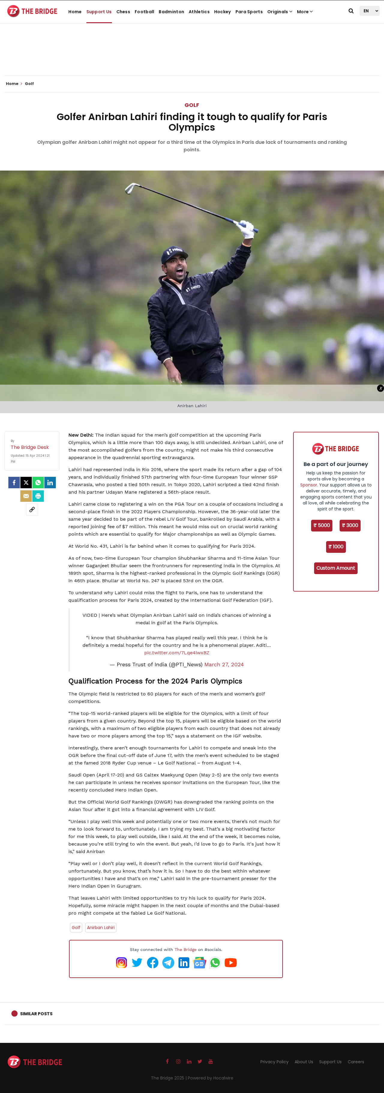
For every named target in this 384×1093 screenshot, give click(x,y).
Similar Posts (36, 1014)
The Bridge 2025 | (169, 1078)
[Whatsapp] (38, 483)
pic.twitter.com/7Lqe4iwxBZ (176, 652)
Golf (191, 105)
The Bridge (185, 949)
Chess (123, 12)
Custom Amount (335, 568)
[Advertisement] (192, 57)
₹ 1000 (336, 546)
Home (75, 12)
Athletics (199, 12)
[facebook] (14, 483)
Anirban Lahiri (101, 928)
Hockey (222, 12)
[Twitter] (26, 483)
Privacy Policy (274, 1062)
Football (144, 12)
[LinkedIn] (50, 483)
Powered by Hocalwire (210, 1078)
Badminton (171, 12)
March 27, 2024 (224, 665)
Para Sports (249, 12)
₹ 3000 (350, 525)
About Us (304, 1062)
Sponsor (308, 485)
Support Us (99, 12)
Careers (356, 1062)
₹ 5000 (322, 525)
